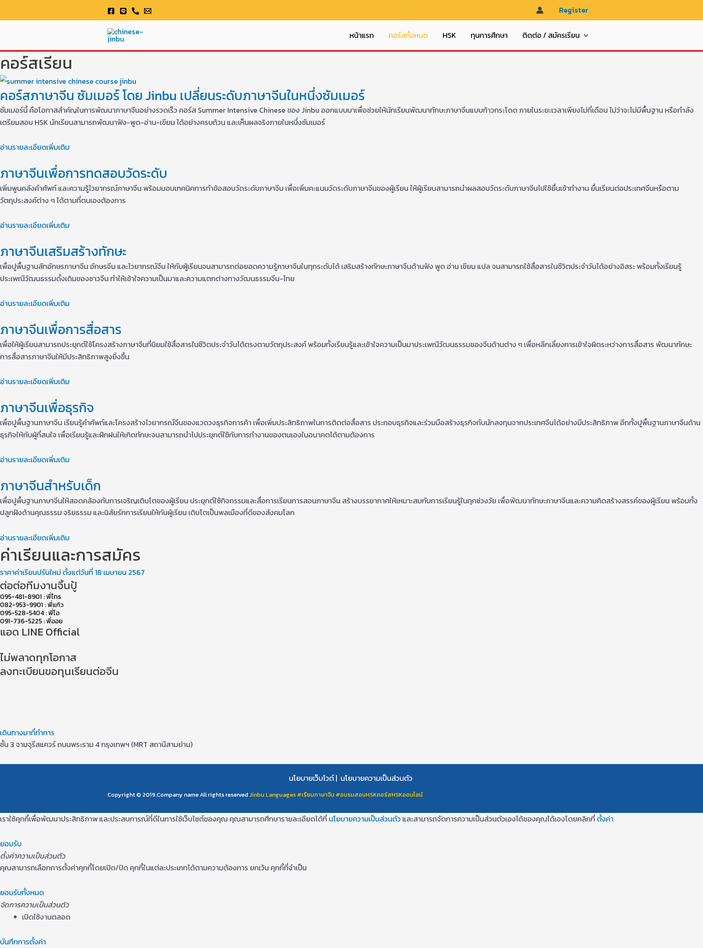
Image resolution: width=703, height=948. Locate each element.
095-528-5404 (22, 613)
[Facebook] (111, 11)
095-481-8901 (21, 596)
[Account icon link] (540, 10)
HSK (449, 35)
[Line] (123, 11)
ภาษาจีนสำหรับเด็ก (50, 486)
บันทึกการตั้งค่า (23, 941)
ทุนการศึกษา (489, 35)
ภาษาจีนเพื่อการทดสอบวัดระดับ (83, 173)
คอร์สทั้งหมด (408, 35)
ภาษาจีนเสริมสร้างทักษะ (63, 251)
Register (573, 10)
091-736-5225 (21, 621)
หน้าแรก (361, 35)
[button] (584, 35)
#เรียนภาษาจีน (316, 794)
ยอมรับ (11, 843)
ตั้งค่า (605, 818)
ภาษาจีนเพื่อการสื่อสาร (61, 329)
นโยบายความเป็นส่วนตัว (377, 778)
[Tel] (135, 11)
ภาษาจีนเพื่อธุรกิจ (47, 407)
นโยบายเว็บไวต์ (311, 778)
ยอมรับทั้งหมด (22, 892)
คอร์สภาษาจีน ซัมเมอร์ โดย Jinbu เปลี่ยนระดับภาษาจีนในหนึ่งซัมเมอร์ (182, 95)
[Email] (147, 11)
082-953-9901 (21, 604)
